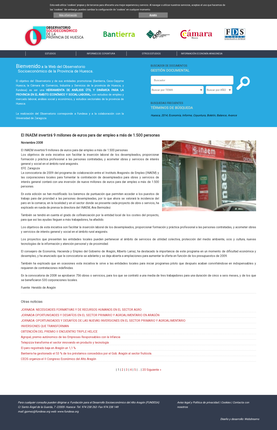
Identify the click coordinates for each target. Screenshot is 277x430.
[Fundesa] (235, 39)
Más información (68, 15)
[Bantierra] (119, 39)
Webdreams (251, 419)
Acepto (153, 15)
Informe (187, 115)
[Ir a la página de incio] (54, 45)
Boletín (211, 115)
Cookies (225, 402)
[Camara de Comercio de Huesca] (196, 39)
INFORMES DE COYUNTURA (101, 53)
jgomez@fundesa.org (37, 411)
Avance (232, 115)
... (139, 369)
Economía (175, 115)
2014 (164, 115)
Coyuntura (199, 115)
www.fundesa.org (68, 411)
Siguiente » (153, 369)
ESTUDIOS (50, 53)
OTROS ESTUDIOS (151, 53)
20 (144, 369)
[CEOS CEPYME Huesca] (158, 39)
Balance (221, 115)
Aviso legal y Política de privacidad (198, 402)
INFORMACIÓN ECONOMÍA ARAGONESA (201, 53)
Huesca (155, 115)
